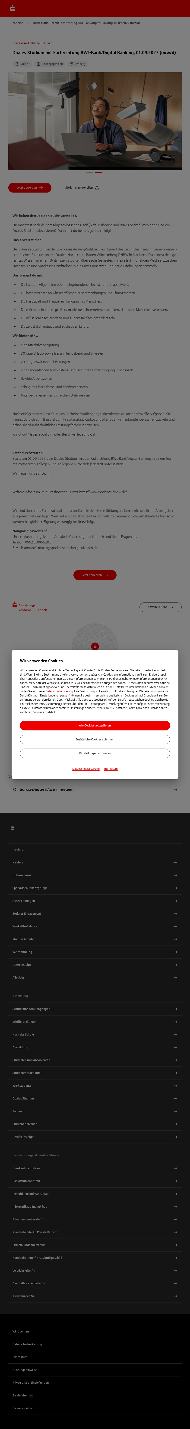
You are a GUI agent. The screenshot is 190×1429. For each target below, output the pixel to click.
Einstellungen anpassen (95, 753)
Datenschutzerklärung (59, 691)
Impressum (111, 768)
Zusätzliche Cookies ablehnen (95, 739)
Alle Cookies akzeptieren (95, 725)
